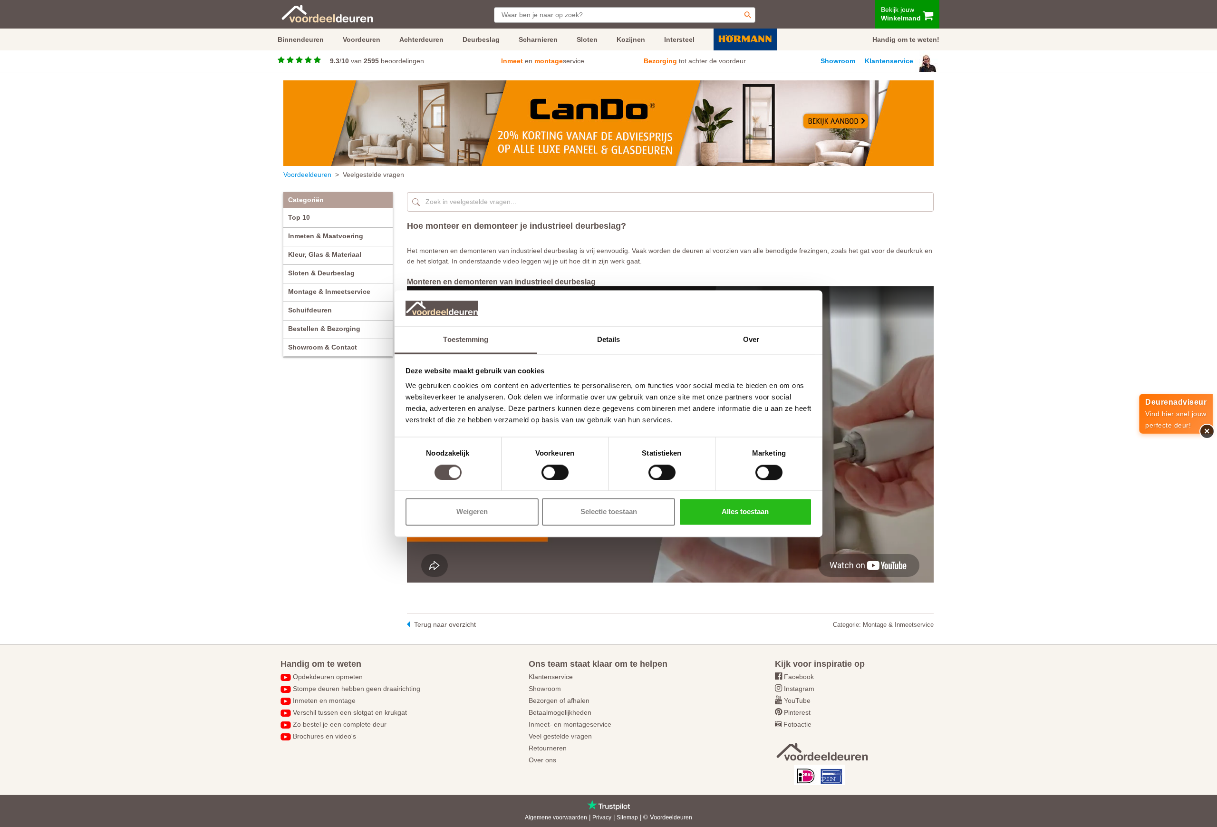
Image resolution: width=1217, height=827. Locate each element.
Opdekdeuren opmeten (328, 677)
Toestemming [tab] (465, 340)
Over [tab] (751, 340)
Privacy (601, 817)
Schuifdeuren (310, 310)
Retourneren (548, 748)
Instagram (799, 688)
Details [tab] (608, 340)
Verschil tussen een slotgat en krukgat (350, 712)
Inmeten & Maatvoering (325, 236)
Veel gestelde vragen (560, 736)
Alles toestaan (745, 512)
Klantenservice (889, 61)
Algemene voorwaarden (556, 817)
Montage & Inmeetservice (329, 291)
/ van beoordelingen (377, 61)
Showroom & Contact (322, 347)
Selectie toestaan (608, 512)
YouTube (797, 700)
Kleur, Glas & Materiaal (324, 254)
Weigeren (472, 512)
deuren (683, 817)
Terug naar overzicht (445, 624)
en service (542, 61)
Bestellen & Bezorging (324, 328)
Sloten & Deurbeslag (321, 273)
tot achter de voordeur (695, 61)
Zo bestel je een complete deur (339, 724)
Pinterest (797, 712)
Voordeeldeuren (307, 174)
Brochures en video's (324, 736)
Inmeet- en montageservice (570, 724)
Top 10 (299, 217)
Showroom (838, 61)
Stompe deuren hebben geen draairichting (356, 688)
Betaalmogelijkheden (560, 712)
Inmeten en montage (324, 700)
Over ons (542, 760)
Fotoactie (797, 724)
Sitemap (627, 817)
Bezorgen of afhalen (559, 700)
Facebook (799, 677)
